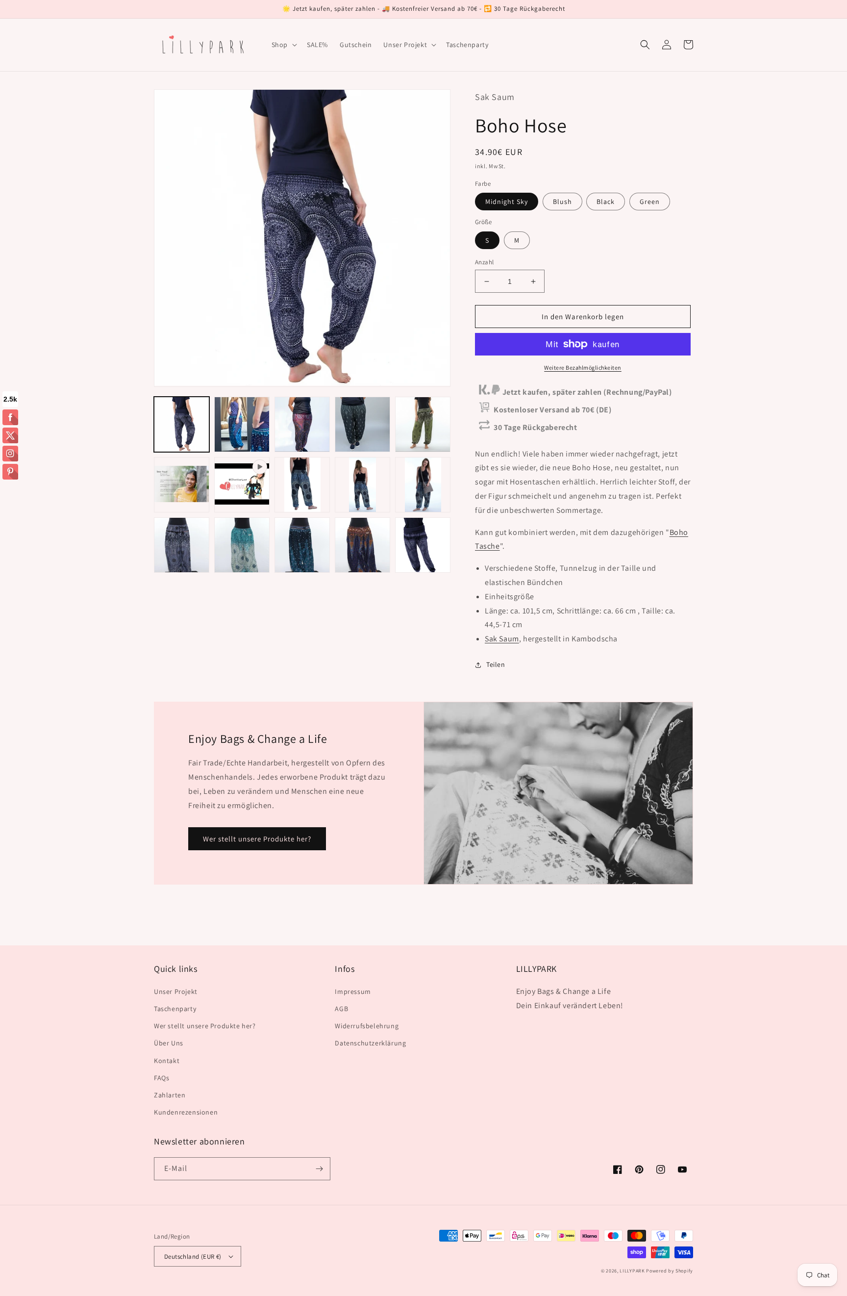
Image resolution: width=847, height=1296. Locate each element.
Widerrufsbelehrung (367, 1025)
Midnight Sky (506, 201)
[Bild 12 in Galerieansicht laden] (302, 545)
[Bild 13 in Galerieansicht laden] (362, 545)
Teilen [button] (495, 664)
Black (606, 201)
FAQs (161, 1077)
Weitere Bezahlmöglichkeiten (583, 367)
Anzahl (484, 262)
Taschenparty (175, 1008)
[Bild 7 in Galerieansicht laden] (302, 484)
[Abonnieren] (319, 1168)
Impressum (353, 991)
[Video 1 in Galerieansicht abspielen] (242, 484)
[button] (283, 44)
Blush (562, 201)
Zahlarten (169, 1095)
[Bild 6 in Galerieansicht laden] (181, 484)
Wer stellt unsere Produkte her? (257, 838)
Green (650, 201)
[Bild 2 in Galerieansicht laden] (242, 424)
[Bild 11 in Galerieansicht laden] (242, 545)
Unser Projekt (176, 991)
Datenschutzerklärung (370, 1043)
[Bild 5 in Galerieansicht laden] (422, 424)
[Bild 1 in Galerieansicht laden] (181, 424)
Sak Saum (502, 639)
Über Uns (168, 1043)
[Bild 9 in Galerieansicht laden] (422, 484)
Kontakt (166, 1060)
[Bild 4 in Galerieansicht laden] (362, 424)
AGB (341, 1008)
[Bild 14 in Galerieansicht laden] (422, 545)
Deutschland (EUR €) (193, 1256)
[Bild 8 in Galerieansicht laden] (362, 484)
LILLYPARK (632, 1271)
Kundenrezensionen (186, 1112)
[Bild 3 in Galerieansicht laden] (302, 424)
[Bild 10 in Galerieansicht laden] (181, 545)
